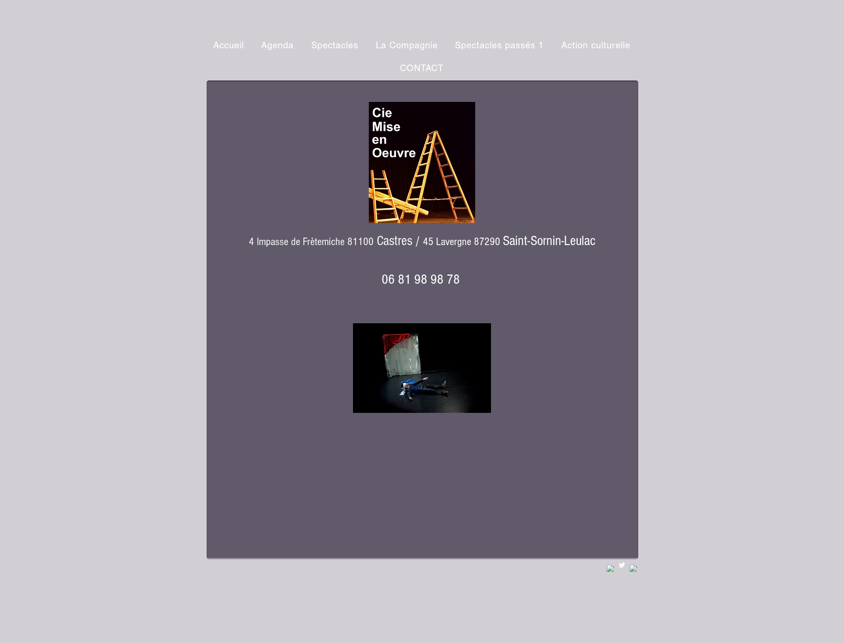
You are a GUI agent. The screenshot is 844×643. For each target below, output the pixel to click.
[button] (334, 45)
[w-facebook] (610, 568)
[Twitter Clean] (622, 565)
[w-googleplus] (633, 568)
